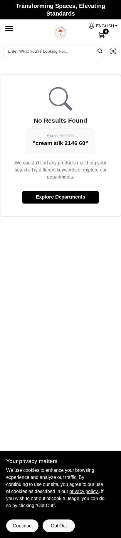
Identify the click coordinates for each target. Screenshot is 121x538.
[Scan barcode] (113, 51)
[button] (100, 25)
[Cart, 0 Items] (102, 35)
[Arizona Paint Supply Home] (60, 32)
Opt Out (59, 525)
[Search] (100, 51)
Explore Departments (60, 197)
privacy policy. (84, 491)
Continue (22, 525)
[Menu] (9, 28)
